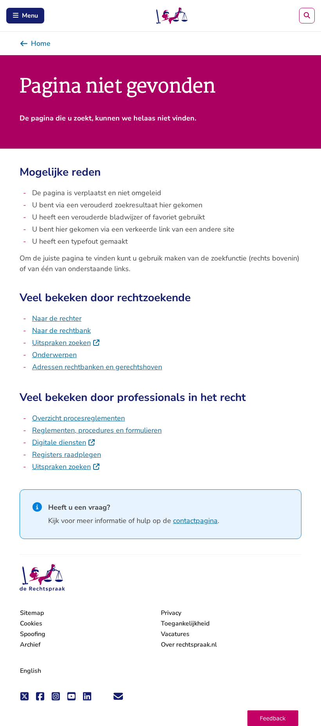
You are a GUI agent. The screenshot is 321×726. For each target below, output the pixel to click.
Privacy (171, 613)
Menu (30, 15)
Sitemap (32, 613)
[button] (272, 718)
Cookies (31, 623)
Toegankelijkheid (185, 623)
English (30, 671)
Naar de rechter (56, 318)
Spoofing (32, 634)
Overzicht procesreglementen (78, 418)
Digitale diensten (64, 442)
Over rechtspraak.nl (189, 644)
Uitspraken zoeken (66, 342)
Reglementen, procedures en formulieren (97, 430)
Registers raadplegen (66, 454)
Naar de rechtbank (61, 330)
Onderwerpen (54, 354)
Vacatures (175, 634)
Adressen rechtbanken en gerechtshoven (97, 367)
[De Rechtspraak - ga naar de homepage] (42, 578)
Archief (30, 644)
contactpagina (195, 520)
